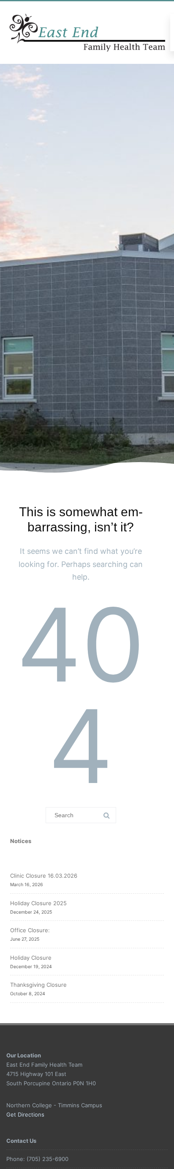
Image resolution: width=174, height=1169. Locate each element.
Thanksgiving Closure (38, 984)
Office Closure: (30, 930)
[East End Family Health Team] (88, 32)
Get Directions (25, 1114)
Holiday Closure (31, 957)
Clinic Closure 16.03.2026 (43, 875)
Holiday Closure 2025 (38, 903)
